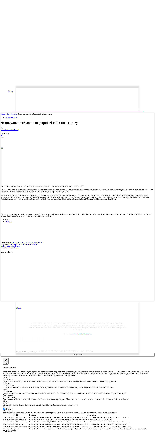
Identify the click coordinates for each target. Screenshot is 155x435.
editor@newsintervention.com (81, 334)
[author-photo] (10, 246)
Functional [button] (6, 377)
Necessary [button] (6, 407)
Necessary (8, 409)
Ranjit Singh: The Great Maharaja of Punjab (23, 244)
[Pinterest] (19, 140)
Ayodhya (8, 221)
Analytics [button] (6, 389)
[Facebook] (4, 140)
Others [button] (5, 401)
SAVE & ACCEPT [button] (9, 431)
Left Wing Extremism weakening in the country (27, 242)
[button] (138, 109)
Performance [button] (7, 383)
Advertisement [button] (8, 395)
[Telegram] (34, 140)
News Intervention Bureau (9, 130)
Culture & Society (11, 114)
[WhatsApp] (27, 140)
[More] (42, 140)
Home (3, 114)
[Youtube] (41, 339)
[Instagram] (24, 339)
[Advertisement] (96, 97)
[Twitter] (11, 140)
